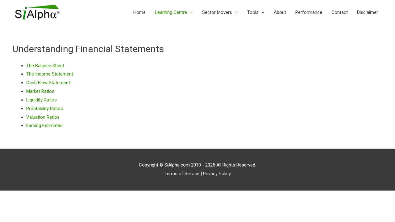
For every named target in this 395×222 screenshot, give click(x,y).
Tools (253, 12)
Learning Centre (171, 12)
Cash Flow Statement (48, 82)
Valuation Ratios (43, 117)
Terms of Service (181, 173)
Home (139, 12)
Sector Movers (217, 12)
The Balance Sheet (45, 65)
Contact (339, 12)
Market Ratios (40, 91)
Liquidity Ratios (41, 100)
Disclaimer (367, 12)
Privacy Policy (217, 173)
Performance (308, 12)
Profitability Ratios (44, 108)
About (280, 12)
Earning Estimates (44, 125)
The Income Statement (49, 74)
